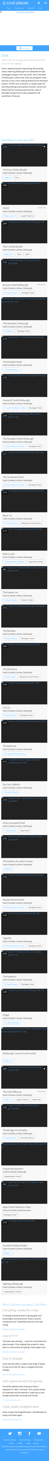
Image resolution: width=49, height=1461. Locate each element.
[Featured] (44, 146)
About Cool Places (10, 1440)
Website (18, 63)
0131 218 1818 (7, 63)
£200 (5, 415)
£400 (5, 223)
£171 (5, 454)
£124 (5, 800)
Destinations (19, 8)
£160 (5, 684)
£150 (5, 262)
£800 (5, 185)
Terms (11, 1443)
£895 (5, 1069)
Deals (40, 8)
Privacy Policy (38, 1440)
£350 (5, 723)
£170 (5, 339)
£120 (5, 377)
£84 (4, 1184)
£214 (5, 146)
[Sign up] (38, 3)
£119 (5, 492)
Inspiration (31, 8)
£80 (4, 569)
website (43, 1447)
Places (8, 8)
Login (28, 1443)
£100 (5, 1222)
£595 (5, 646)
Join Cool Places (25, 1440)
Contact (19, 1443)
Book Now (25, 48)
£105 (5, 1107)
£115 (5, 531)
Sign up (36, 1443)
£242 (5, 838)
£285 (5, 992)
